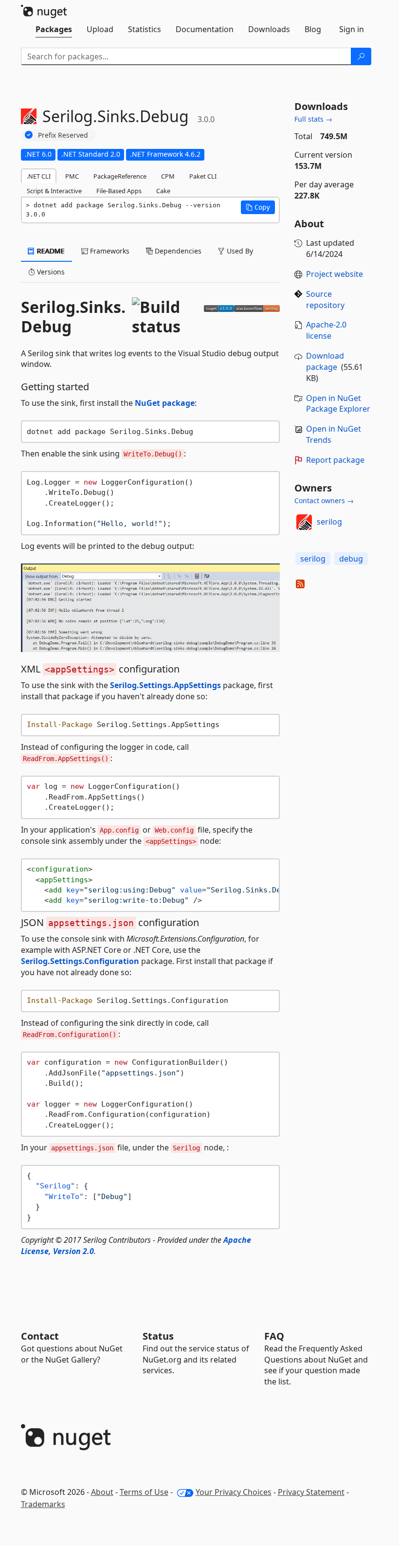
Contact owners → (324, 500)
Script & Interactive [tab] (54, 190)
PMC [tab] (72, 176)
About (102, 1492)
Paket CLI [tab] (203, 176)
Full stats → (313, 119)
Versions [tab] (50, 271)
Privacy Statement (311, 1492)
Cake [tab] (163, 190)
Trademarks (43, 1504)
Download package (325, 361)
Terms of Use (144, 1492)
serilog (329, 521)
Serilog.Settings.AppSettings (165, 685)
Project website (334, 274)
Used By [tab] (239, 250)
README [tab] (50, 250)
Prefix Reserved (63, 135)
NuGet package (165, 403)
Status (158, 1336)
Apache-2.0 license (326, 330)
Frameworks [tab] (108, 250)
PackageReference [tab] (119, 176)
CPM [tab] (168, 176)
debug (351, 558)
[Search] (361, 56)
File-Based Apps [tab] (119, 190)
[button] (258, 207)
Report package (335, 460)
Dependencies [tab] (177, 250)
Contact (40, 1336)
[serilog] (304, 522)
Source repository (325, 299)
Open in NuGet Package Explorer (338, 404)
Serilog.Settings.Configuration (80, 961)
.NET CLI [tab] (39, 176)
